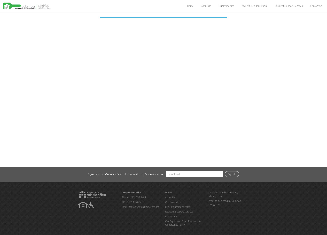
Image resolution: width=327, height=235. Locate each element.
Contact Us (316, 5)
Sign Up (232, 174)
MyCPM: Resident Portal (254, 5)
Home (190, 5)
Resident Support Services (289, 5)
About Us (206, 5)
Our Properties (226, 5)
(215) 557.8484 (138, 197)
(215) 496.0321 (135, 202)
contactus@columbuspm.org (144, 206)
